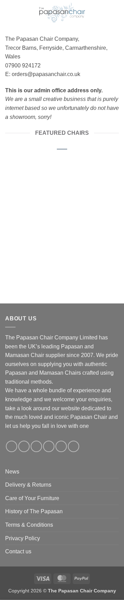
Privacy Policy (22, 538)
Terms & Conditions (29, 525)
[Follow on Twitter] (36, 446)
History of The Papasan (34, 511)
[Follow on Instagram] (24, 446)
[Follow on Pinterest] (61, 446)
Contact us (18, 551)
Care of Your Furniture (32, 498)
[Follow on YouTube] (73, 446)
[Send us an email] (48, 446)
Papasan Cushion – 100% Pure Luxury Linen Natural (32, 237)
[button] (8, 12)
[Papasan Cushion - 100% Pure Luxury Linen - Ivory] (92, 187)
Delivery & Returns (28, 485)
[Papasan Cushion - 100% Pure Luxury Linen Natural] (32, 187)
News (12, 472)
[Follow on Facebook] (11, 446)
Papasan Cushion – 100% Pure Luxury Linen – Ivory (92, 237)
